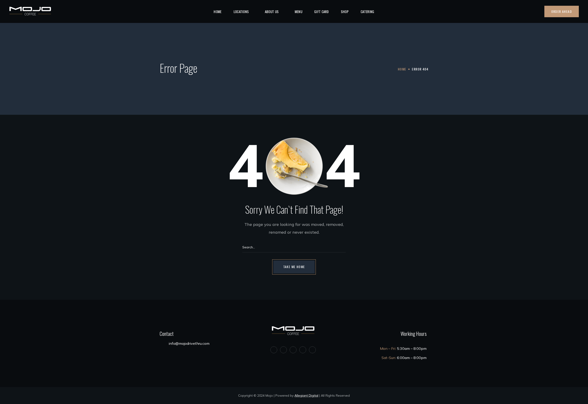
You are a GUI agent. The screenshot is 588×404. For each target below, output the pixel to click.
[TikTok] (312, 349)
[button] (537, 11)
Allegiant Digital (306, 395)
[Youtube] (302, 349)
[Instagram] (293, 349)
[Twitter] (273, 349)
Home (402, 69)
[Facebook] (283, 349)
